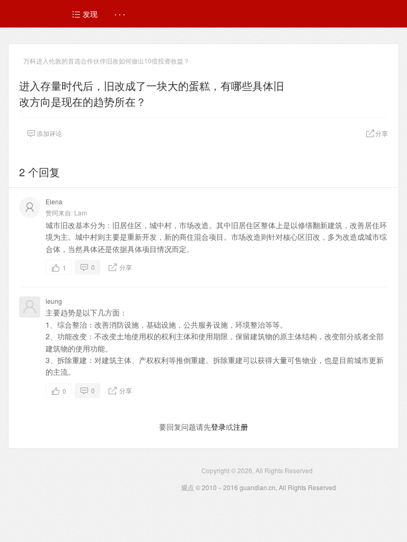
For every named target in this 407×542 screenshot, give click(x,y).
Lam (80, 212)
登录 (218, 426)
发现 (89, 13)
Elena (54, 201)
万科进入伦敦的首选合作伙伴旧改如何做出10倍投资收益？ (106, 60)
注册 (240, 426)
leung (54, 300)
